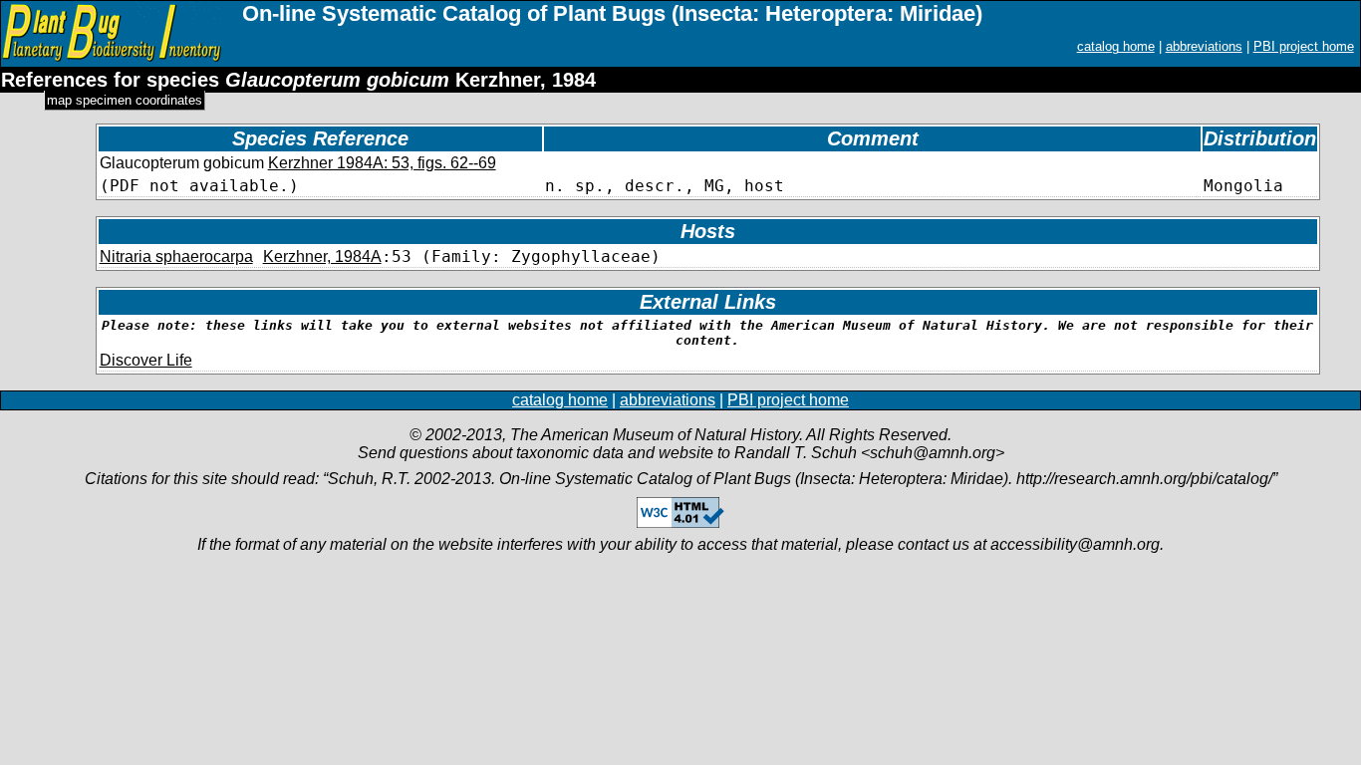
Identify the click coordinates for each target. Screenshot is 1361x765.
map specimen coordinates (124, 100)
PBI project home (1303, 46)
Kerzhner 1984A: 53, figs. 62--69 (382, 162)
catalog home (1116, 46)
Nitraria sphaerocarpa (176, 256)
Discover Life (146, 360)
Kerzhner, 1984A (322, 256)
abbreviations (1204, 46)
